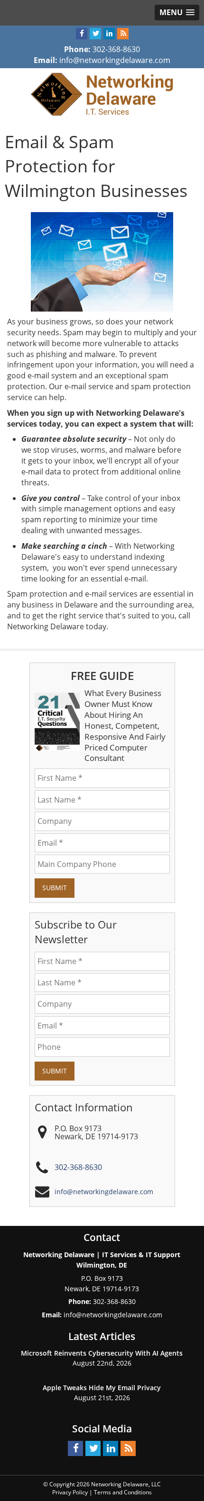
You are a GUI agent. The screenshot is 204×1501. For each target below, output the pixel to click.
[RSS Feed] (123, 34)
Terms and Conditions (123, 1492)
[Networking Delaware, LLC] (102, 93)
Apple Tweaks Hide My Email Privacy (102, 1387)
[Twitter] (95, 34)
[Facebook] (81, 34)
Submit (54, 887)
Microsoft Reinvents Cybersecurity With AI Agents (102, 1353)
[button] (177, 12)
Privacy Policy (70, 1492)
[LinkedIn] (109, 34)
